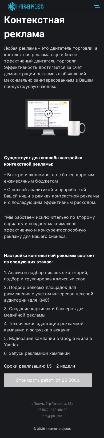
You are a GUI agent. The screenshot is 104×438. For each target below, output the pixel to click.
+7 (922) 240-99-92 (52, 410)
